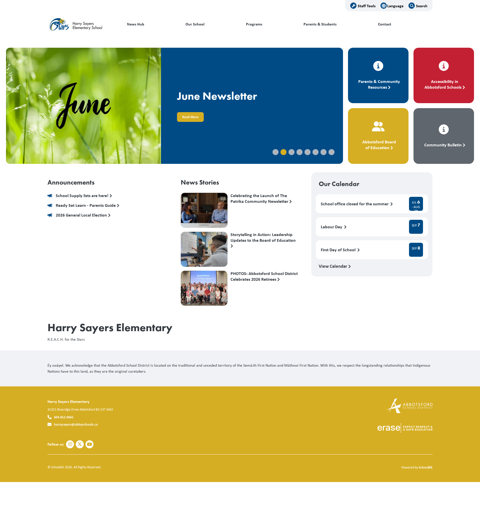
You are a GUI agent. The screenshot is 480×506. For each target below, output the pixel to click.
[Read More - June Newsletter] (174, 106)
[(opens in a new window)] (409, 405)
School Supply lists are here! (83, 196)
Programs (254, 24)
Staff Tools (367, 5)
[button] (275, 152)
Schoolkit (425, 467)
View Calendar (333, 266)
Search (422, 5)
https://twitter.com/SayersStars (80, 444)
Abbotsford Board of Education (379, 145)
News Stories (200, 182)
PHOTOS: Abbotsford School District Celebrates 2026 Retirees (264, 276)
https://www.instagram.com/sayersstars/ (70, 444)
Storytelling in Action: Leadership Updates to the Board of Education (263, 237)
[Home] (81, 24)
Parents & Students (320, 24)
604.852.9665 (64, 417)
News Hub (135, 24)
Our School (195, 24)
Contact (384, 24)
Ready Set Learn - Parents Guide (86, 205)
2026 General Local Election (82, 215)
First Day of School (338, 250)
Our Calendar (339, 184)
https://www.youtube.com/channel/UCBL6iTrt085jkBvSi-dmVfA (89, 444)
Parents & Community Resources (379, 84)
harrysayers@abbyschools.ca (76, 424)
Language (395, 5)
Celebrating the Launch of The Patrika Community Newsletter (259, 198)
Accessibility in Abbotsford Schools (443, 84)
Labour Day (332, 227)
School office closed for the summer (355, 204)
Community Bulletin (443, 145)
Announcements (71, 182)
